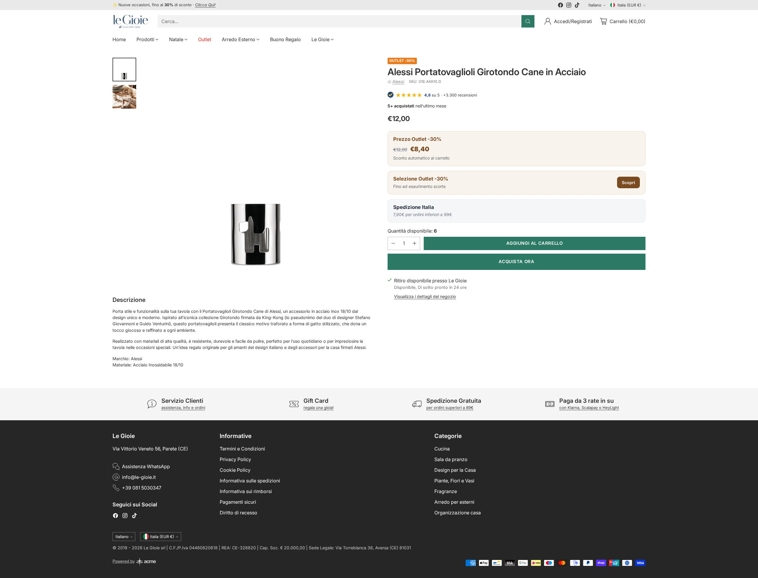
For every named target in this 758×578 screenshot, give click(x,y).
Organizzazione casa (457, 513)
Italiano (594, 5)
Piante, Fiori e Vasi (454, 481)
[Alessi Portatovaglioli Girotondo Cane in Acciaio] (256, 172)
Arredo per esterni (454, 502)
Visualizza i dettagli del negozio (425, 296)
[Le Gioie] (130, 21)
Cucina (442, 449)
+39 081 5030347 (141, 488)
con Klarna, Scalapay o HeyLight (589, 407)
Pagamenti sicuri (238, 502)
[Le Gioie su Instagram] (569, 6)
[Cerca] (527, 21)
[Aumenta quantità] (414, 243)
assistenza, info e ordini (183, 407)
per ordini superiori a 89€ (449, 407)
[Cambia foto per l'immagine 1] (124, 69)
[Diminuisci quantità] (393, 243)
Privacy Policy (235, 459)
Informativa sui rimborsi (246, 491)
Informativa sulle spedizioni (250, 481)
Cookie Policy (235, 470)
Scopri (628, 182)
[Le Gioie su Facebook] (560, 6)
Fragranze (445, 491)
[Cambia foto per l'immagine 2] (124, 97)
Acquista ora (516, 261)
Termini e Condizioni (242, 449)
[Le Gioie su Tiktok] (577, 6)
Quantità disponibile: (412, 231)
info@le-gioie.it (139, 477)
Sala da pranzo (451, 459)
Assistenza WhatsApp (146, 466)
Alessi (398, 81)
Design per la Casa (455, 470)
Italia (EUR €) (629, 5)
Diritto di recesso (238, 513)
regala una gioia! (318, 407)
